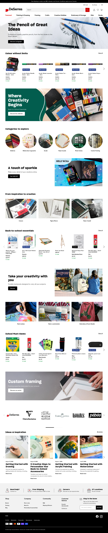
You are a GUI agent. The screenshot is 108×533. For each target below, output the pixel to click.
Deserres (24, 254)
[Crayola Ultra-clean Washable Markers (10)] (12, 344)
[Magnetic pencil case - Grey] (95, 344)
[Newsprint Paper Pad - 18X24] (79, 241)
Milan (73, 356)
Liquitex (8, 77)
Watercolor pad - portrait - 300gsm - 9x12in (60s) (11, 252)
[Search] (87, 10)
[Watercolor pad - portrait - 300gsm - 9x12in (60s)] (12, 241)
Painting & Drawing (23, 15)
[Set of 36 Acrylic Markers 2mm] (29, 241)
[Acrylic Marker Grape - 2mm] (95, 64)
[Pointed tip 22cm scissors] (79, 344)
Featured (8, 15)
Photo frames (79, 150)
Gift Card (85, 5)
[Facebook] (97, 516)
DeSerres (12, 150)
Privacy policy (21, 520)
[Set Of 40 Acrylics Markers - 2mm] (12, 64)
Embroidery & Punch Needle (87, 324)
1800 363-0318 (65, 505)
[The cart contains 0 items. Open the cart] (102, 10)
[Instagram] (101, 516)
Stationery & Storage (78, 15)
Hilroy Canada (42, 357)
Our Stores (94, 5)
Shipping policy (37, 520)
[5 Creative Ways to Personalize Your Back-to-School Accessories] (41, 447)
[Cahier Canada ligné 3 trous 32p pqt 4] (45, 344)
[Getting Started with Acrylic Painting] (66, 447)
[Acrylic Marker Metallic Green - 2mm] (29, 64)
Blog (6, 507)
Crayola (8, 357)
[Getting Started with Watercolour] (91, 447)
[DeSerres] (13, 10)
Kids (92, 15)
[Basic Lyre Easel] (62, 241)
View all (100, 53)
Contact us (64, 508)
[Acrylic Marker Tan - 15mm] (62, 64)
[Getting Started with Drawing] (16, 447)
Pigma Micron (54, 221)
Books (100, 15)
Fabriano (8, 255)
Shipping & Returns (47, 505)
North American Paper (77, 254)
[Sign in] (94, 10)
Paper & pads (62, 150)
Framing (37, 15)
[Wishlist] (98, 10)
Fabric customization (54, 324)
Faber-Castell (87, 221)
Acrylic (46, 150)
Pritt (89, 254)
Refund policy (13, 520)
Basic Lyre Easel (59, 250)
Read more (9, 473)
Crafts (47, 15)
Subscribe (99, 507)
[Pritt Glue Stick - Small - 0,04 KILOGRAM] (95, 241)
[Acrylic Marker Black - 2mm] (79, 64)
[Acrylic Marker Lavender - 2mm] (45, 64)
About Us (26, 505)
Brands (7, 503)
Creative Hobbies (60, 15)
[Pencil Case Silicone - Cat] (62, 344)
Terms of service (29, 520)
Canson (21, 221)
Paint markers (21, 324)
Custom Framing (95, 150)
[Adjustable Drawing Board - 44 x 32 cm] (45, 241)
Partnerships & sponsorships (31, 507)
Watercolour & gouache (29, 150)
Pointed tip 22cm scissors (78, 353)
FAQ (44, 503)
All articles (100, 432)
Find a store (27, 503)
